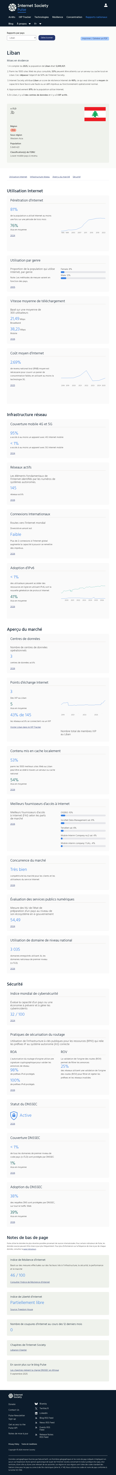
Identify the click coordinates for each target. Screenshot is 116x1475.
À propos (22, 24)
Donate (11, 1404)
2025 (12, 385)
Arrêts (11, 17)
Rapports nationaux (96, 17)
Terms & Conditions (29, 1444)
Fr (35, 24)
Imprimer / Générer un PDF (95, 38)
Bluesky (43, 1404)
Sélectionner (47, 38)
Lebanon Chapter (18, 1350)
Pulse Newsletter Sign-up (16, 1417)
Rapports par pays (15, 33)
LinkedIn (44, 1413)
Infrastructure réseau (40, 177)
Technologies (42, 17)
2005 (12, 287)
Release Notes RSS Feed (46, 1436)
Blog (10, 24)
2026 (12, 339)
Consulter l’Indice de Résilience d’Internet (30, 1282)
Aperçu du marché (61, 177)
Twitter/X (44, 1408)
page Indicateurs (29, 1249)
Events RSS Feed (45, 1428)
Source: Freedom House (21, 1309)
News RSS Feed (47, 1423)
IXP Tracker (25, 17)
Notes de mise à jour (18, 1433)
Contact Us (13, 1410)
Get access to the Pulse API (16, 1426)
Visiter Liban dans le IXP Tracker (25, 727)
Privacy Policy (13, 1444)
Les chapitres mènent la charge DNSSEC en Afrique (34, 1370)
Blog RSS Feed (46, 1418)
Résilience (57, 17)
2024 (12, 236)
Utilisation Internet (18, 177)
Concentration (74, 17)
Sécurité (76, 177)
